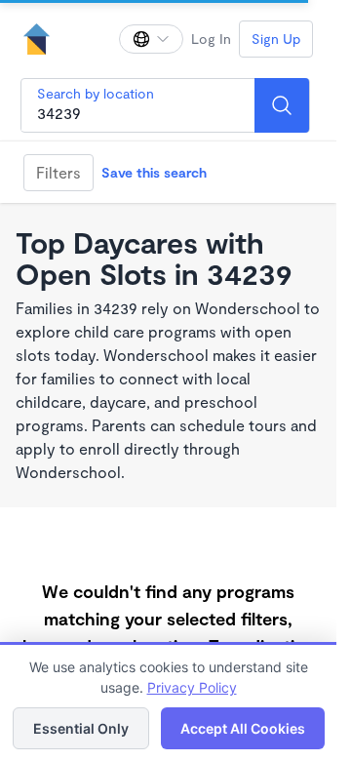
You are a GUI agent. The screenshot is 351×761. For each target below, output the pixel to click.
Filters (58, 172)
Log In (211, 38)
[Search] (281, 105)
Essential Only (81, 728)
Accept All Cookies (242, 728)
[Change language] (151, 39)
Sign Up (276, 38)
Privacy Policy (192, 687)
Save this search (154, 172)
